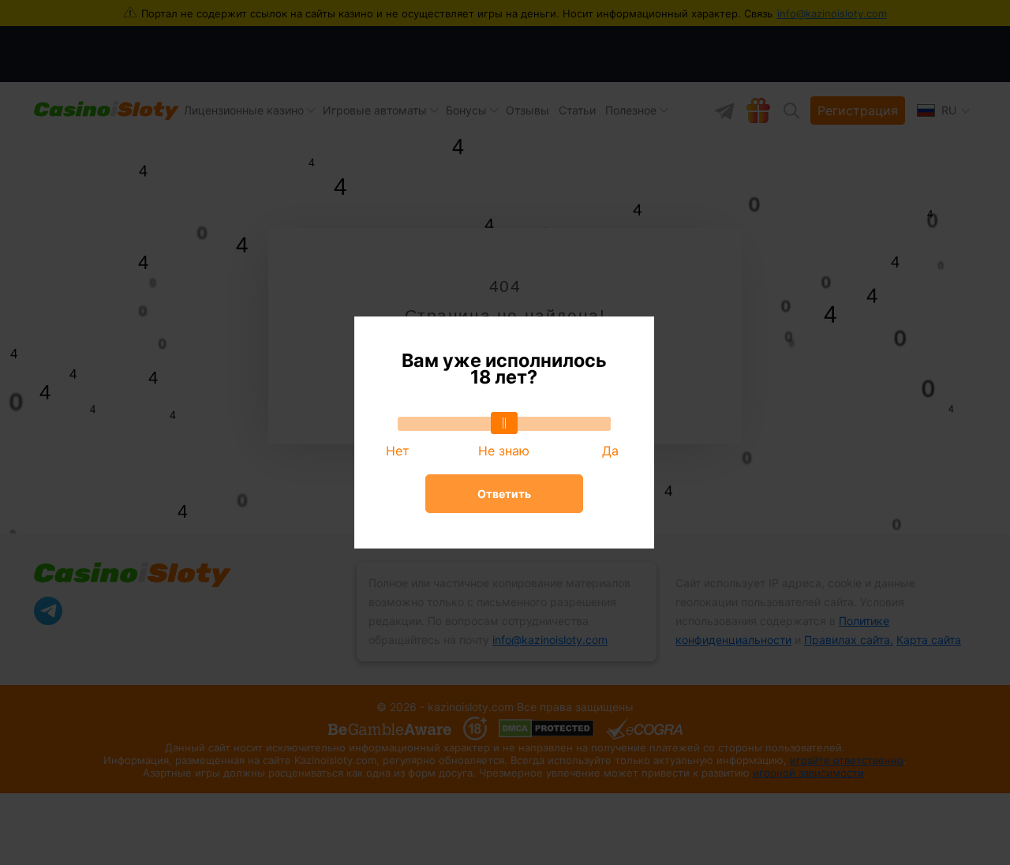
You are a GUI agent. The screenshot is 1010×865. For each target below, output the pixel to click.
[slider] (504, 423)
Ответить (504, 493)
